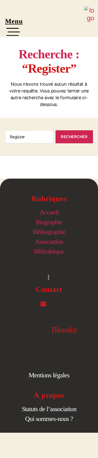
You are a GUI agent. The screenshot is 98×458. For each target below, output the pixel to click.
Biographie (49, 222)
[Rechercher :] (28, 137)
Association (49, 241)
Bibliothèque (49, 251)
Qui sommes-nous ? (49, 418)
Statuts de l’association (49, 409)
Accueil (49, 212)
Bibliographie (49, 232)
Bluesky (64, 329)
